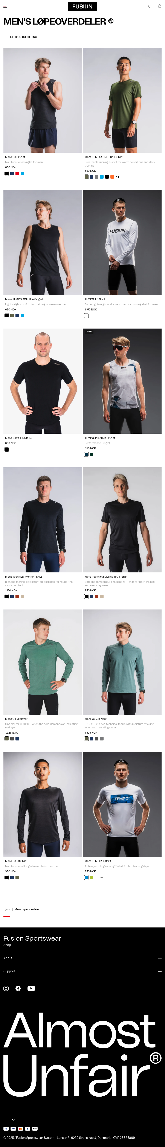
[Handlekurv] (160, 6)
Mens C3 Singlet (15, 157)
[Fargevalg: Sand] (22, 596)
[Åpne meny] (5, 6)
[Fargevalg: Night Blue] (12, 173)
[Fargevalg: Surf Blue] (22, 173)
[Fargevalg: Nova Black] (7, 449)
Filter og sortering (23, 37)
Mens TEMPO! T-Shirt (98, 861)
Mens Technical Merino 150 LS (24, 576)
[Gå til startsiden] (82, 6)
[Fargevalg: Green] (86, 177)
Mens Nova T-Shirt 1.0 (18, 438)
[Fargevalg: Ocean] (86, 877)
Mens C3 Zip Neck (96, 719)
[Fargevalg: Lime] (91, 877)
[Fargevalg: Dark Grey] (12, 738)
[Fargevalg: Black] (7, 173)
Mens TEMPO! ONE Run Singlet (24, 299)
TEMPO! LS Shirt (95, 299)
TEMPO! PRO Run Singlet (100, 438)
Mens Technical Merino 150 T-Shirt (106, 576)
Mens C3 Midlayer (16, 719)
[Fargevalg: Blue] (86, 454)
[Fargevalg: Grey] (96, 177)
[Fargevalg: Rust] (17, 596)
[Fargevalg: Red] (17, 173)
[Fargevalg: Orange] (112, 177)
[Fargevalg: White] (86, 315)
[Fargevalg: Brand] (102, 877)
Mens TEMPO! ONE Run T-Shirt (103, 157)
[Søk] (150, 6)
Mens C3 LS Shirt (15, 861)
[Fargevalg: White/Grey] (96, 454)
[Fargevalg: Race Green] (91, 454)
